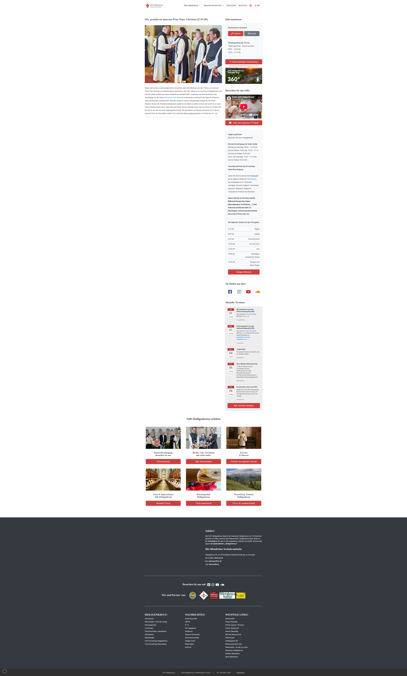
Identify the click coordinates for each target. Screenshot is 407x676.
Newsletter (243, 5)
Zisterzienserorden (192, 638)
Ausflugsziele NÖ (231, 641)
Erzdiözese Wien (191, 619)
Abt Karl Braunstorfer (233, 635)
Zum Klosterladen (203, 461)
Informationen (163, 461)
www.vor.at (218, 558)
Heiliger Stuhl (190, 641)
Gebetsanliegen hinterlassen (244, 62)
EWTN (187, 622)
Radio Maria (189, 644)
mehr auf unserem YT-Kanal (245, 123)
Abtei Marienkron (231, 657)
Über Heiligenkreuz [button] (191, 5)
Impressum (241, 673)
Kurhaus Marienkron (232, 654)
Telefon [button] (237, 33)
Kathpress (189, 631)
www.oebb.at (214, 564)
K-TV (187, 625)
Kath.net (188, 647)
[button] (251, 5)
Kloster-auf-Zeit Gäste (172, 98)
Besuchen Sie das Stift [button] (213, 5)
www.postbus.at (215, 561)
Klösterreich (229, 638)
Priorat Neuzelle (231, 622)
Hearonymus (251, 179)
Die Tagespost (190, 628)
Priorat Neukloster (232, 628)
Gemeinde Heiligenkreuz (234, 650)
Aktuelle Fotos (163, 503)
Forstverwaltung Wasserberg (155, 644)
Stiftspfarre (149, 635)
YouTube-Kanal (251, 314)
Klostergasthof (150, 625)
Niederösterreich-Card (233, 644)
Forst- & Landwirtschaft (244, 503)
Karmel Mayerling (231, 631)
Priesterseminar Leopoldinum (156, 631)
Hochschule (149, 619)
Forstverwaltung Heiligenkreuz (156, 641)
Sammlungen (149, 638)
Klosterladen (231, 5)
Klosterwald (229, 619)
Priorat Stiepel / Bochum (234, 625)
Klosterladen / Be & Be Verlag (156, 622)
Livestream (149, 628)
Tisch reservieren (203, 503)
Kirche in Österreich (192, 635)
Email (253, 33)
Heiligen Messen (244, 272)
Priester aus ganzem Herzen (244, 461)
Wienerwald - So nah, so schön (236, 647)
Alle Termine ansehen (244, 405)
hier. (248, 214)
